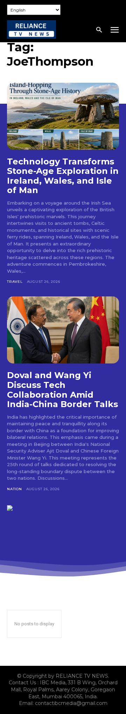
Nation (14, 489)
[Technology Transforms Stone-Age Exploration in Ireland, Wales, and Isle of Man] (63, 116)
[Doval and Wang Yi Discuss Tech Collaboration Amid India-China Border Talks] (63, 329)
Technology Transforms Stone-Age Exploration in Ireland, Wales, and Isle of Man (63, 176)
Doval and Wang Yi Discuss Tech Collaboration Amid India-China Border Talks (62, 389)
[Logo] (31, 29)
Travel (15, 281)
